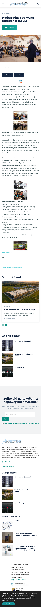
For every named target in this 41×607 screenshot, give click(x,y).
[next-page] (6, 325)
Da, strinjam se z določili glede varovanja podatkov (21, 423)
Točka (16, 520)
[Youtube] (9, 461)
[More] (27, 75)
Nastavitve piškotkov (8, 600)
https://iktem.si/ (7, 252)
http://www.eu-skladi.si (19, 579)
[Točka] (7, 524)
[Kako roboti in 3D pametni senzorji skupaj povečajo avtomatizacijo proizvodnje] (7, 550)
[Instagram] (6, 461)
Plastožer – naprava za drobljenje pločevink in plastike (26, 534)
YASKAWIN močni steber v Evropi (19, 310)
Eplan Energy (19, 367)
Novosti (6, 14)
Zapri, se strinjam (8, 604)
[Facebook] (2, 461)
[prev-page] (3, 325)
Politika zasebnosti (8, 467)
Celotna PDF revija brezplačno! (12, 267)
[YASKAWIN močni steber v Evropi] (20, 292)
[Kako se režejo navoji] (7, 345)
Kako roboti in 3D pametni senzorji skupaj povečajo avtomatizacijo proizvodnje (25, 548)
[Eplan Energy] (7, 371)
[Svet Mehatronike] (19, 4)
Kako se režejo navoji (22, 341)
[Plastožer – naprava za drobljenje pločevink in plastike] (7, 537)
